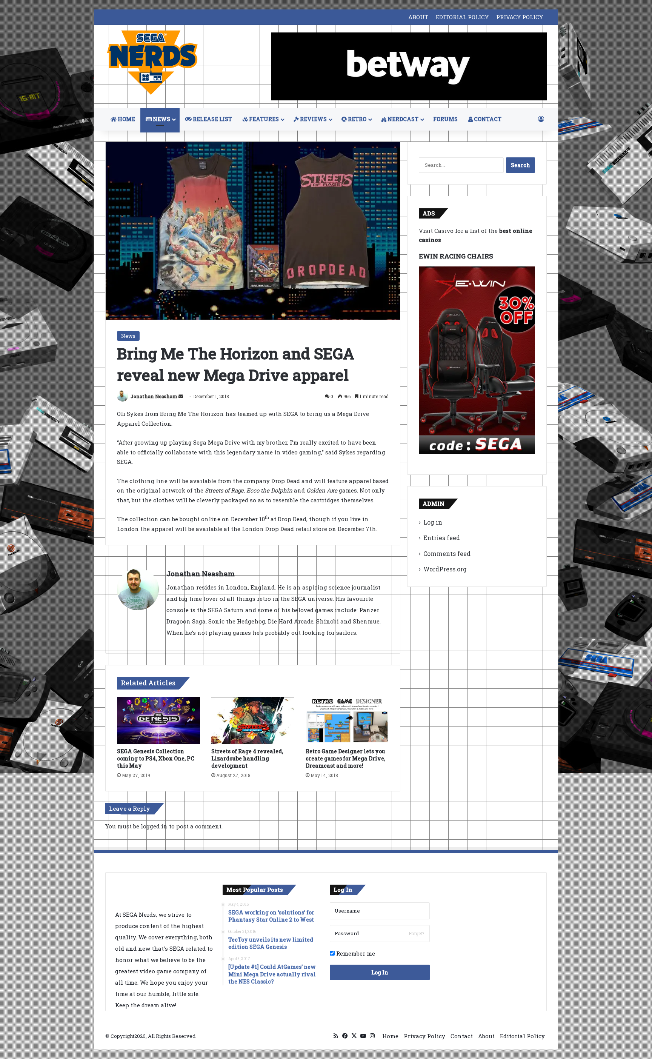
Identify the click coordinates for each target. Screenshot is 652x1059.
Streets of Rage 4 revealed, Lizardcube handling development (247, 758)
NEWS (161, 119)
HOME (126, 119)
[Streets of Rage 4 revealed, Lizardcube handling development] (252, 720)
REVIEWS (313, 119)
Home (390, 1036)
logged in (154, 826)
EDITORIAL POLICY (462, 17)
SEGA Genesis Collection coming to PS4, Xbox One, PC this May (155, 758)
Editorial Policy (522, 1036)
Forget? (416, 933)
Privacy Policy (424, 1036)
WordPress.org (445, 569)
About (486, 1036)
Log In (379, 972)
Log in (432, 522)
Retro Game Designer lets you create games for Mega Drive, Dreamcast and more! (345, 758)
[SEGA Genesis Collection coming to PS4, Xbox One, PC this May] (158, 720)
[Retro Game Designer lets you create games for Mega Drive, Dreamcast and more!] (347, 720)
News (128, 335)
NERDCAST (402, 119)
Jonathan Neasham (154, 396)
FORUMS (445, 119)
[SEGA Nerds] (152, 63)
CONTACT (487, 119)
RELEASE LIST (212, 119)
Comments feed (447, 553)
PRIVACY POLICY (519, 17)
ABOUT (418, 17)
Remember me (355, 953)
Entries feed (441, 538)
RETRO (356, 119)
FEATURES (263, 119)
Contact (462, 1036)
